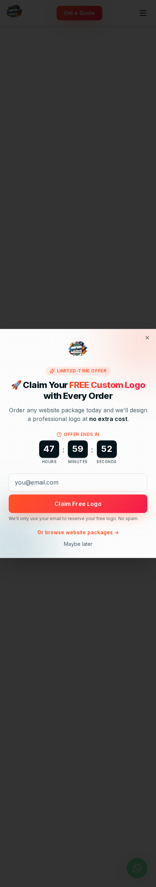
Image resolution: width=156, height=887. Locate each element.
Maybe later (78, 544)
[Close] (147, 337)
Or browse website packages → (78, 533)
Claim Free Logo (77, 503)
